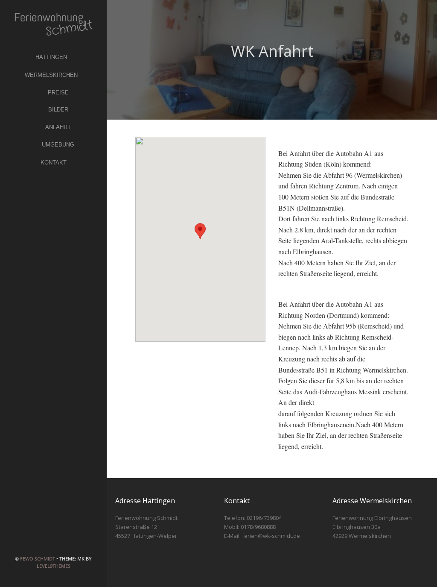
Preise (58, 92)
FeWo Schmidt (37, 558)
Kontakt (54, 162)
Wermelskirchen (51, 75)
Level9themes (53, 566)
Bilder (58, 109)
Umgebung (58, 144)
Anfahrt (58, 127)
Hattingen (51, 57)
